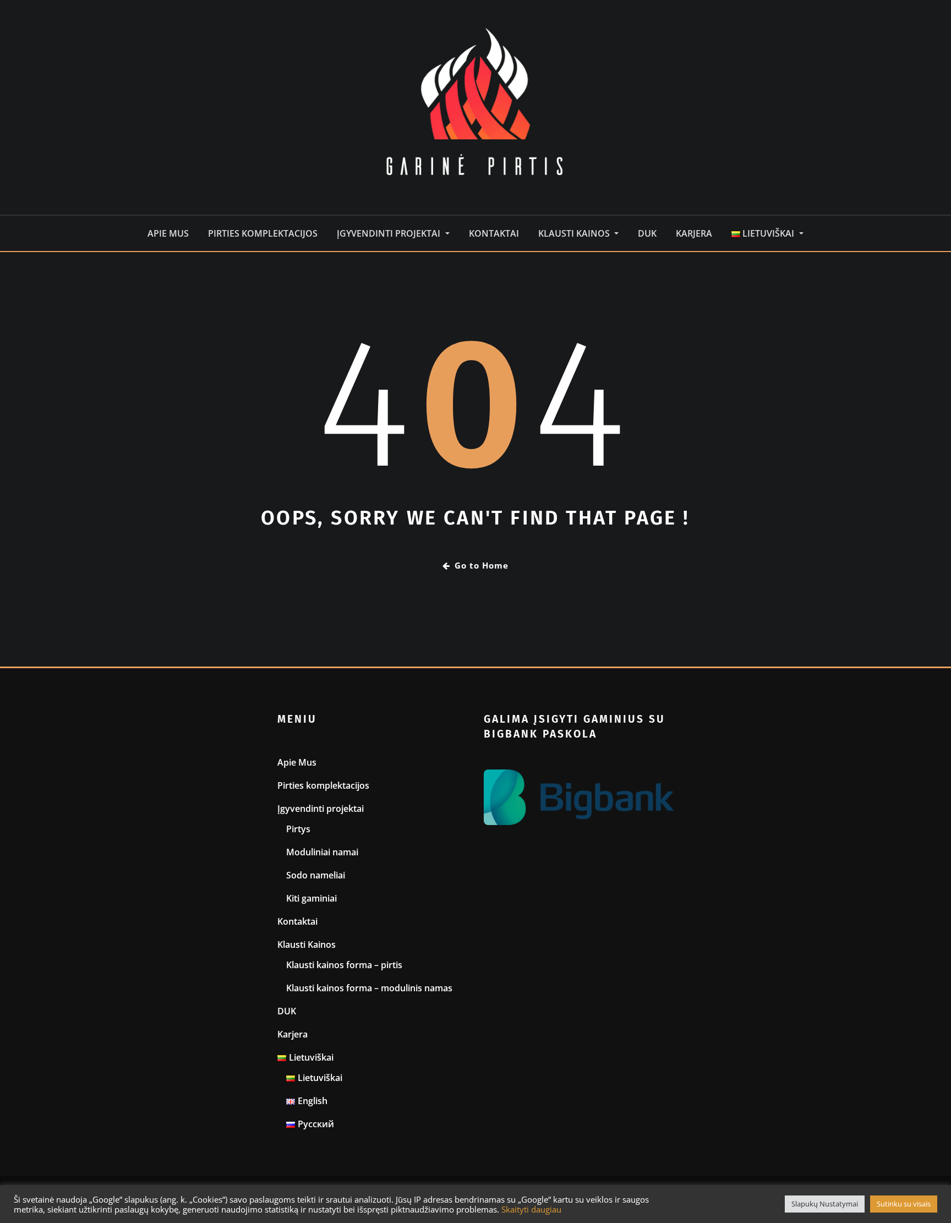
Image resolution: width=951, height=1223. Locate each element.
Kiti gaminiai (311, 898)
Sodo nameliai (315, 875)
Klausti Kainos (575, 233)
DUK (647, 233)
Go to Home (482, 565)
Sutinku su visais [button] (904, 1204)
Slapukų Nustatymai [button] (824, 1204)
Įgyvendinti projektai (389, 233)
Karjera (694, 233)
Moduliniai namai (322, 852)
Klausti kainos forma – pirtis (344, 965)
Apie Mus (168, 233)
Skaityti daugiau (531, 1209)
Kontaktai (494, 233)
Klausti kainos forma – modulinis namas (369, 988)
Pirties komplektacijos (263, 233)
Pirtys (298, 829)
